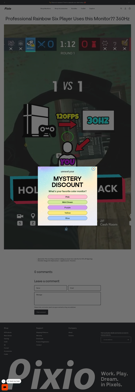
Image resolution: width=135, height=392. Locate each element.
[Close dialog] (93, 168)
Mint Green (67, 202)
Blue (67, 218)
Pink (68, 197)
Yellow (68, 213)
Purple (67, 207)
